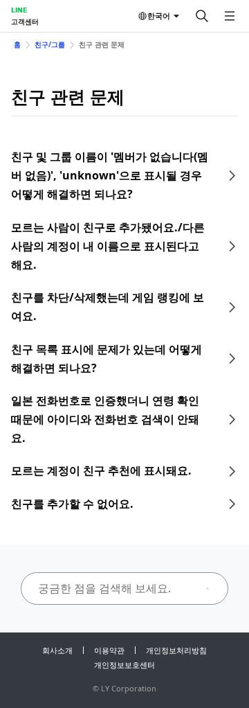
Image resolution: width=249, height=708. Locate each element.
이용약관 (109, 650)
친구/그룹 (50, 44)
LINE (19, 10)
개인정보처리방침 (176, 650)
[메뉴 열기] (229, 16)
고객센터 (25, 21)
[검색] (202, 16)
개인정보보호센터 (124, 665)
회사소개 (57, 650)
